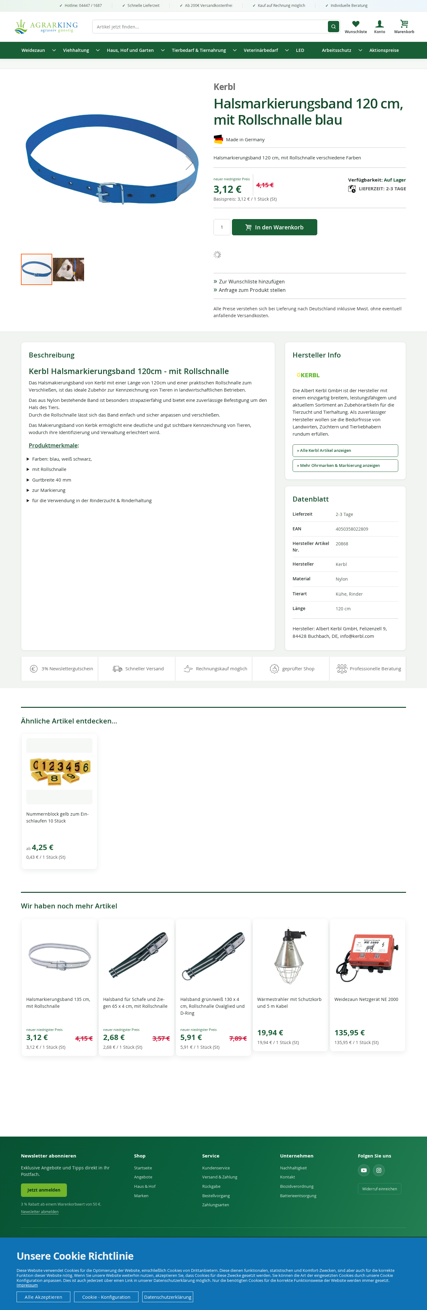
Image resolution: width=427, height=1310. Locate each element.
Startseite (143, 1168)
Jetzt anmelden (44, 1190)
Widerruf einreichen (379, 1188)
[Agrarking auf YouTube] (364, 1170)
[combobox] (216, 26)
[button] (189, 162)
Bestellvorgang (216, 1195)
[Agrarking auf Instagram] (379, 1170)
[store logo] (49, 27)
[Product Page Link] (59, 803)
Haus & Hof (144, 1186)
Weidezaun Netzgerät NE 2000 (366, 999)
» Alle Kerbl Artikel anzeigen (324, 450)
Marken (141, 1195)
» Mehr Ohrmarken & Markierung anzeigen (338, 465)
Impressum (27, 1285)
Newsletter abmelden (39, 1211)
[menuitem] (37, 50)
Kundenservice (216, 1168)
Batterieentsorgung (298, 1195)
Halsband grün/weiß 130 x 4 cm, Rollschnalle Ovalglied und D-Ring (212, 1006)
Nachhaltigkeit (293, 1168)
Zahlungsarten (215, 1205)
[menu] (213, 50)
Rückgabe (211, 1186)
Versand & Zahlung (219, 1177)
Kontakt (287, 1177)
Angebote (143, 1177)
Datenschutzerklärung (167, 1297)
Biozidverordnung (297, 1186)
